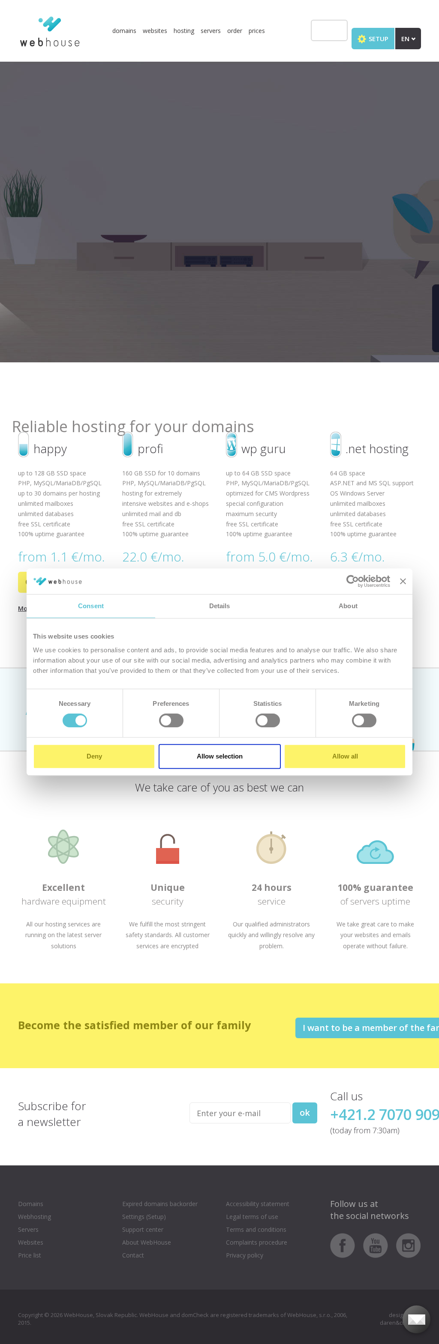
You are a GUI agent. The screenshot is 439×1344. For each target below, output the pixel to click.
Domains (124, 31)
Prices (257, 31)
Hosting (184, 31)
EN (406, 38)
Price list (29, 1255)
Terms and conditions (256, 1229)
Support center (142, 1229)
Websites (155, 31)
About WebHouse (146, 1242)
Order (234, 31)
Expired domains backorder (160, 1204)
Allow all (345, 756)
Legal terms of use (252, 1217)
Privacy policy (244, 1255)
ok (305, 1112)
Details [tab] (219, 605)
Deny (94, 756)
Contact (133, 1255)
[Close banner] (403, 581)
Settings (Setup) (144, 1217)
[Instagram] (408, 1245)
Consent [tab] (91, 605)
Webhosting (34, 1217)
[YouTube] (378, 1245)
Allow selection (220, 756)
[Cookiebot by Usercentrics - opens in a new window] (352, 581)
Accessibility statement (257, 1204)
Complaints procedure (256, 1242)
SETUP (377, 38)
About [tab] (348, 605)
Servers (211, 31)
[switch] (171, 720)
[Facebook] (345, 1245)
